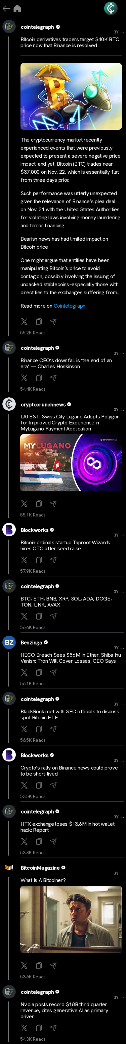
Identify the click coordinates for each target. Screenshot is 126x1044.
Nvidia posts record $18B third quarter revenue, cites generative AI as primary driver (64, 1010)
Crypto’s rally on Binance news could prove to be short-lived (69, 770)
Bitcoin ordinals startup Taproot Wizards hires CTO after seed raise (65, 545)
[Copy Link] (40, 322)
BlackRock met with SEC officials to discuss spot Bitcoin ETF (69, 714)
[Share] (54, 322)
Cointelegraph (70, 305)
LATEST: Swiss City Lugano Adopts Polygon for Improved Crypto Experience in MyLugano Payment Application (70, 422)
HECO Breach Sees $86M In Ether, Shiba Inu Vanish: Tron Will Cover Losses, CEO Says (70, 657)
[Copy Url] (40, 378)
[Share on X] (25, 322)
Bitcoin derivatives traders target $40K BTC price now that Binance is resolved (69, 42)
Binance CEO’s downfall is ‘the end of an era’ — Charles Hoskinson (66, 363)
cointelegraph (37, 26)
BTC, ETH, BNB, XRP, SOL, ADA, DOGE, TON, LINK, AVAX (66, 601)
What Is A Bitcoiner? (43, 880)
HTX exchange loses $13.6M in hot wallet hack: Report (67, 826)
